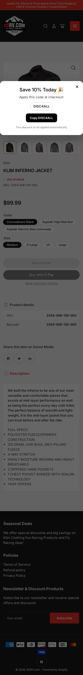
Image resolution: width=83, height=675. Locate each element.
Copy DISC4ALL (41, 118)
